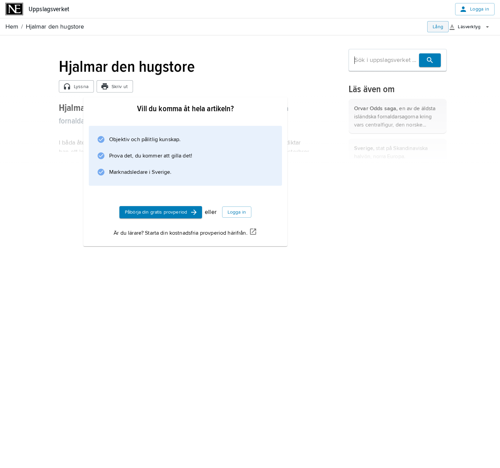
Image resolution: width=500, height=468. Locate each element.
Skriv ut (120, 86)
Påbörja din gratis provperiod (156, 212)
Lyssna (81, 86)
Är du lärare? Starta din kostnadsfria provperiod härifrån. (180, 233)
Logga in (479, 9)
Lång (438, 27)
